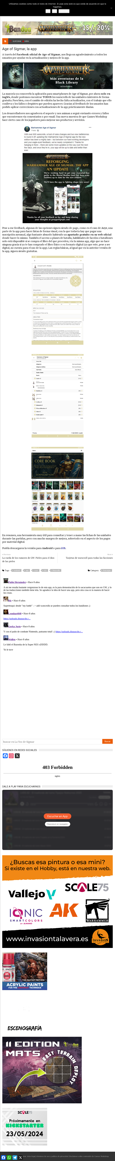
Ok (48, 11)
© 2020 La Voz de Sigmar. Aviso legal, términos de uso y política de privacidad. (37, 1156)
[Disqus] (57, 614)
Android (17, 570)
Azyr (36, 570)
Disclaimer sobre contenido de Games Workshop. (89, 1156)
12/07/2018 (17, 41)
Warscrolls (56, 570)
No (54, 11)
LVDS (27, 41)
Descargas (107, 570)
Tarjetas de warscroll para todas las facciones (89, 557)
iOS (63, 548)
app (27, 570)
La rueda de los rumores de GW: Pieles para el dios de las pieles (28, 559)
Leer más (64, 11)
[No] (111, 8)
